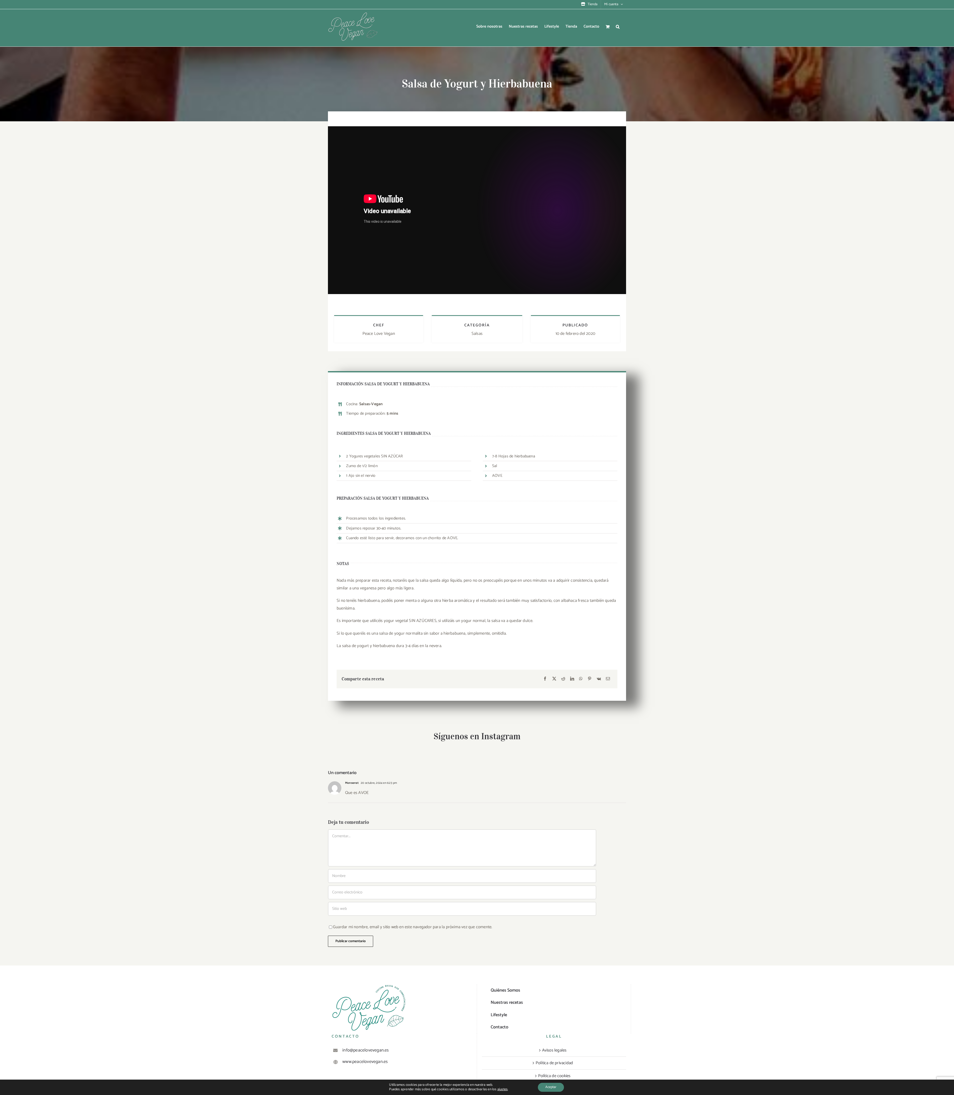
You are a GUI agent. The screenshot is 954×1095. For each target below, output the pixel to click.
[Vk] (598, 679)
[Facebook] (545, 679)
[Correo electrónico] (607, 679)
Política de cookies (554, 1075)
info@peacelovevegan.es (365, 1050)
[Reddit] (563, 679)
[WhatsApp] (581, 679)
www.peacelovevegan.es (365, 1062)
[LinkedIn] (572, 679)
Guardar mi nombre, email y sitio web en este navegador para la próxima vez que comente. (412, 926)
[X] (554, 679)
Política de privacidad (554, 1062)
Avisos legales (554, 1050)
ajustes (502, 1089)
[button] (618, 26)
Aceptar (550, 1087)
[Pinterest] (589, 679)
